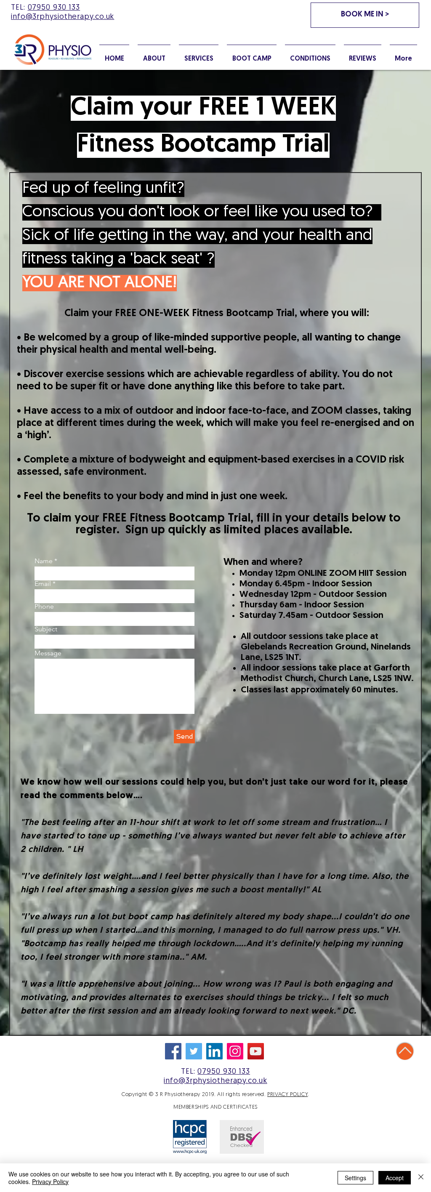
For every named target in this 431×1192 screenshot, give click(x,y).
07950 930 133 (54, 8)
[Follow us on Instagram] (235, 1051)
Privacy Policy (50, 1181)
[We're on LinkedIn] (214, 1051)
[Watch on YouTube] (255, 1051)
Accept (395, 1177)
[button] (310, 55)
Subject (46, 629)
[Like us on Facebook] (173, 1051)
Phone (44, 606)
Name (44, 561)
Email (43, 583)
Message (48, 653)
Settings (355, 1177)
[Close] (421, 1177)
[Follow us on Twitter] (194, 1051)
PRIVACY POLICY (287, 1094)
